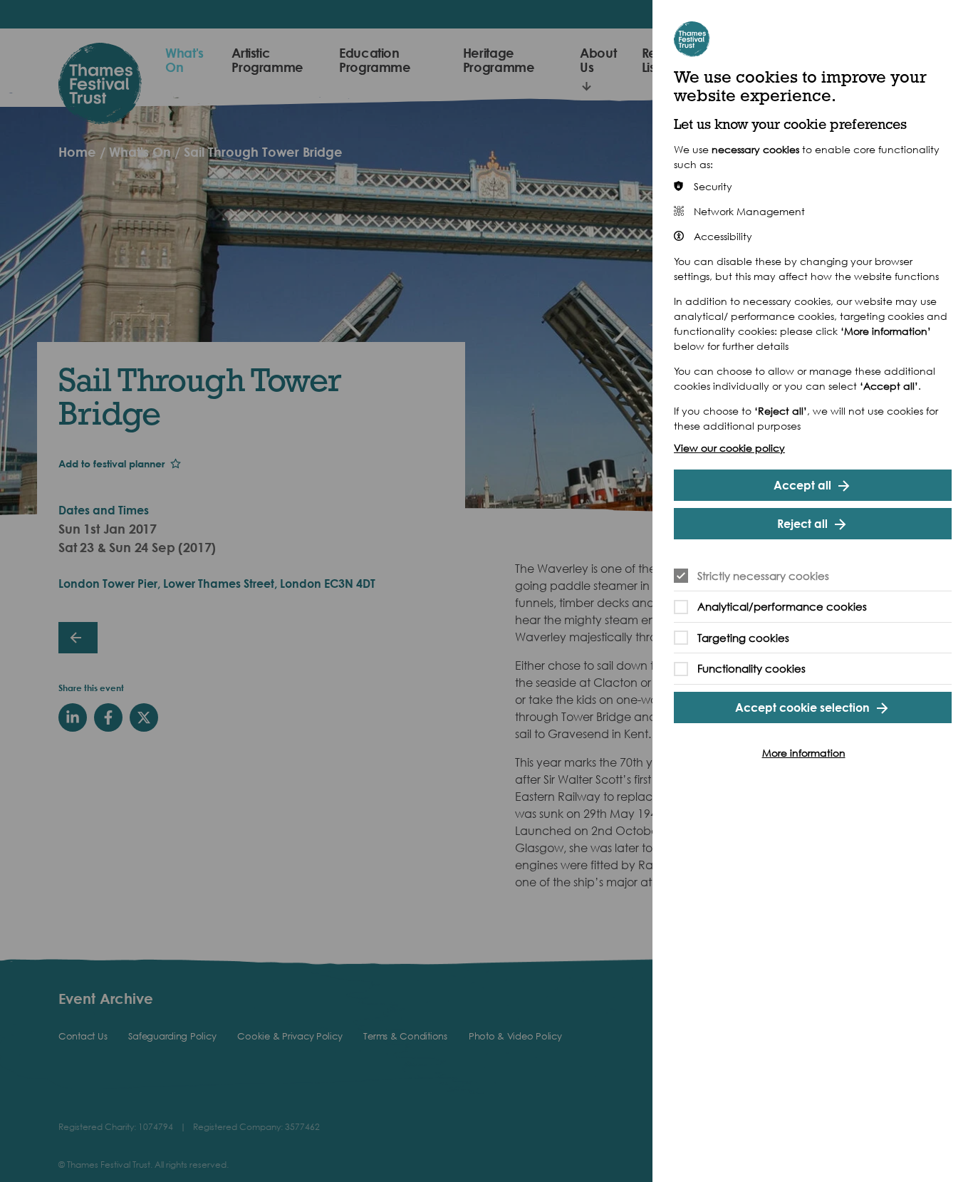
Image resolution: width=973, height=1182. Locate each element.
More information (803, 753)
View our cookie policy (729, 448)
